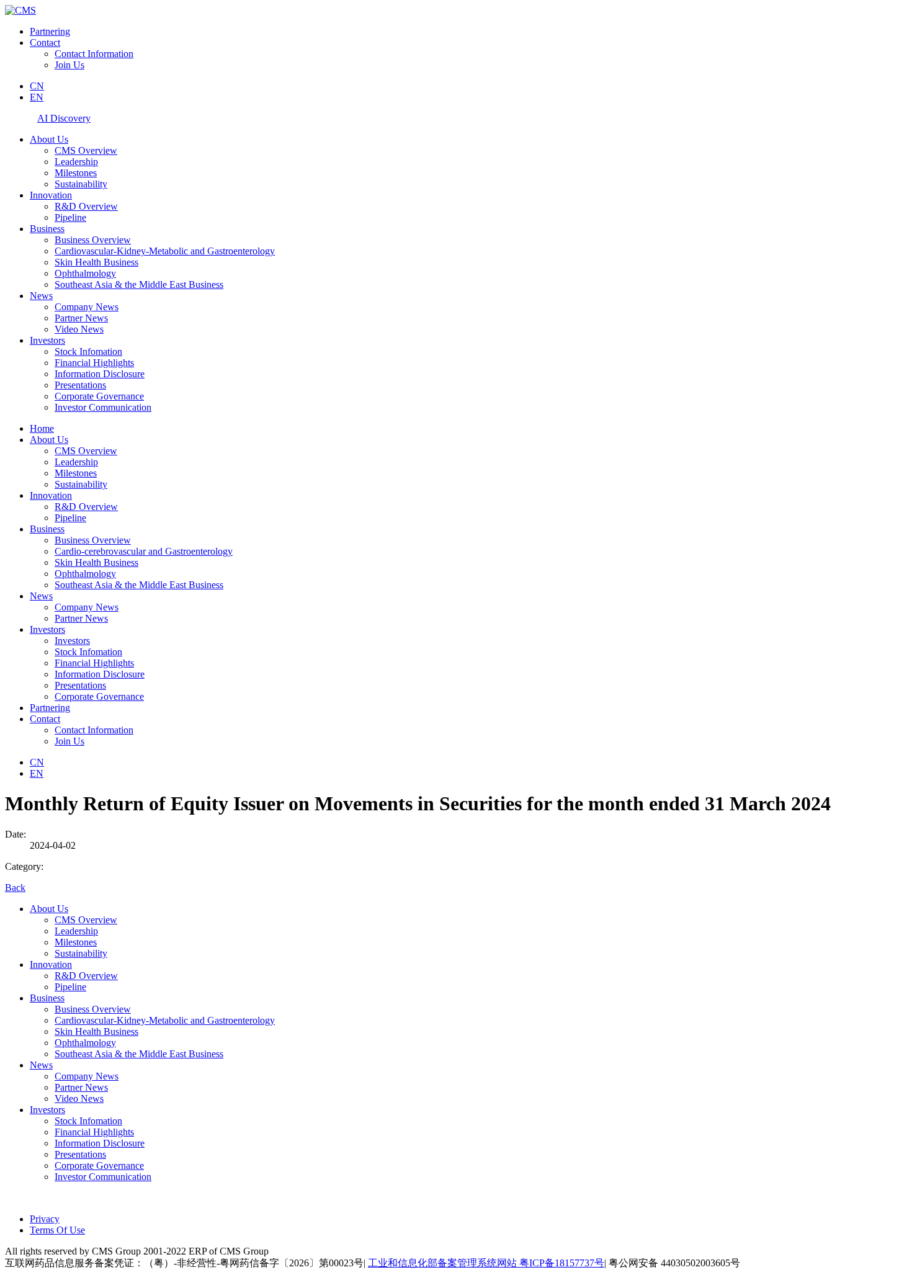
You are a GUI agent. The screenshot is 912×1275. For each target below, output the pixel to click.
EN (36, 97)
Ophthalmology (85, 273)
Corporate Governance (99, 396)
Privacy (45, 1219)
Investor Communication (103, 407)
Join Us (69, 65)
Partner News (81, 318)
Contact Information (94, 53)
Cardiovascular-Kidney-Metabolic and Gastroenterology (165, 251)
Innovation (51, 195)
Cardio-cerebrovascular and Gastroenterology (144, 551)
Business (47, 228)
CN (37, 86)
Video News (79, 329)
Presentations (80, 385)
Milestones (76, 173)
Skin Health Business (96, 262)
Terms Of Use (57, 1230)
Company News (86, 307)
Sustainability (81, 184)
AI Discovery (64, 118)
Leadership (76, 161)
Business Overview (93, 240)
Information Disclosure (100, 374)
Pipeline (70, 217)
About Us (49, 139)
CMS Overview (86, 150)
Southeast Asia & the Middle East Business (139, 284)
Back (15, 887)
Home (42, 428)
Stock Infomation (88, 351)
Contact (45, 42)
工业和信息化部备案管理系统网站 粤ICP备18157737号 (486, 1263)
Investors (47, 340)
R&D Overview (86, 206)
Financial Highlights (94, 362)
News (41, 295)
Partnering (50, 31)
